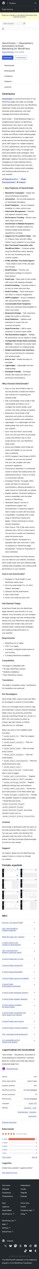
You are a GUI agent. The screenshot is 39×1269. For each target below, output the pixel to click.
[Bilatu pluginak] (24, 23)
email (34, 1108)
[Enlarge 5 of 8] (34, 871)
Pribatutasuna (7, 1196)
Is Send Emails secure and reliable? (15, 978)
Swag (24, 1214)
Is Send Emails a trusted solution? (15, 1028)
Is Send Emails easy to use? (13, 959)
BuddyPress (7, 1232)
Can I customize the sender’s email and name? (12, 951)
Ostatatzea (6, 1193)
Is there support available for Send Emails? (11, 1006)
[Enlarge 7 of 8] (34, 892)
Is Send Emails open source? (13, 1021)
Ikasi (4, 1203)
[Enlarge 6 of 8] (34, 882)
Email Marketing (23, 1112)
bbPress (6, 1228)
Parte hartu (25, 1203)
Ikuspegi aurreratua (9, 1122)
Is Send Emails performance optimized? (11, 985)
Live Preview (21, 57)
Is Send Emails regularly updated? (15, 999)
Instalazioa (8, 76)
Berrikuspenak (9, 71)
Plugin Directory (7, 9)
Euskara (10, 1241)
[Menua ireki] (35, 3)
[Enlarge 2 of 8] (16, 882)
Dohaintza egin (27, 1210)
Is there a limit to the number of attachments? (11, 944)
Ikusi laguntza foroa (9, 1173)
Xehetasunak (9, 65)
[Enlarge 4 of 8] (16, 904)
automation (27, 1108)
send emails (32, 1116)
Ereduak (24, 1196)
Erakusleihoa (25, 1185)
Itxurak (23, 1189)
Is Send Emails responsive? (12, 965)
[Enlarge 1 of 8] (16, 871)
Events (23, 1207)
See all (34, 1157)
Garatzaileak (7, 1210)
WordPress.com (9, 1221)
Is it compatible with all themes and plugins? (11, 1041)
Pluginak (24, 1193)
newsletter (32, 1112)
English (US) (33, 1103)
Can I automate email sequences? (15, 1034)
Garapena (8, 81)
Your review (6, 1157)
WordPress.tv (8, 1214)
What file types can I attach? (13, 937)
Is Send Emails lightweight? (12, 972)
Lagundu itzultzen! (19, 16)
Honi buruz (6, 1185)
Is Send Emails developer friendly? (15, 993)
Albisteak (5, 1189)
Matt (5, 1224)
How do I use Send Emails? (12, 923)
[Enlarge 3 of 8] (16, 893)
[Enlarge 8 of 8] (34, 903)
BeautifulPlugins (8, 52)
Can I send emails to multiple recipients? (10, 929)
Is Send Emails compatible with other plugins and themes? (14, 1014)
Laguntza (7, 87)
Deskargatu (7, 57)
